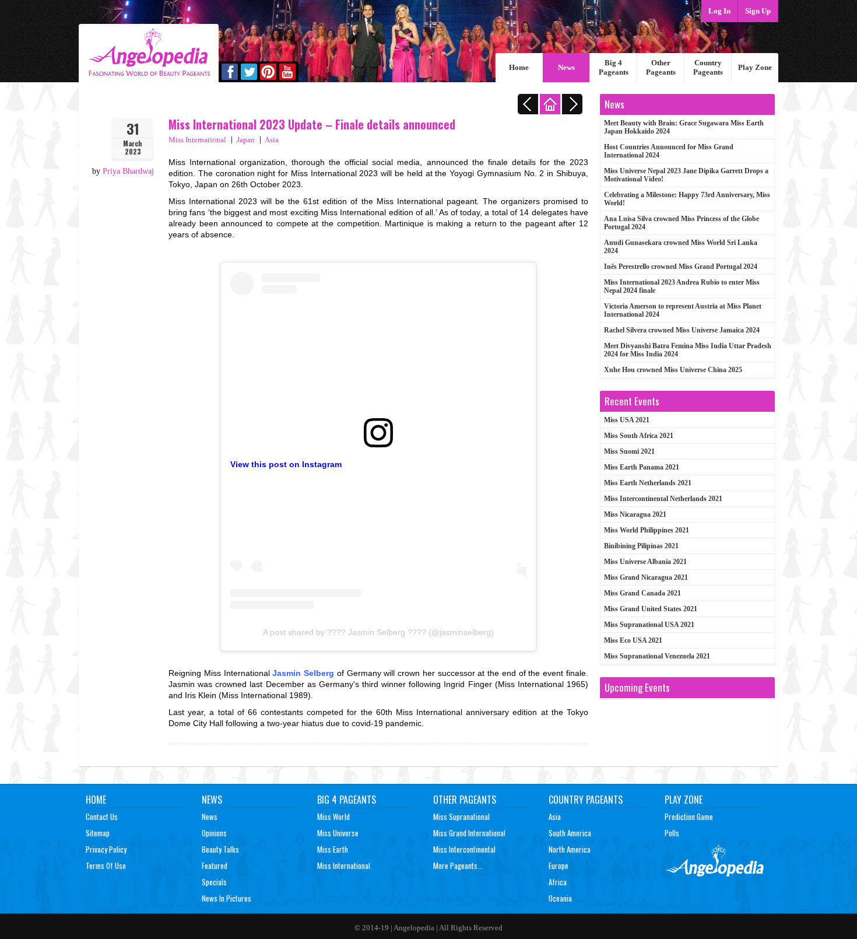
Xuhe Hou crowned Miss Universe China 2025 (673, 370)
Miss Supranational (461, 816)
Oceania (560, 898)
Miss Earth (332, 849)
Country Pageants (708, 67)
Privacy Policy (106, 849)
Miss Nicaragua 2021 (635, 514)
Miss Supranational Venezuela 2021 (657, 656)
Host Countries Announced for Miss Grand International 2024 (668, 151)
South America (570, 833)
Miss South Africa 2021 (638, 436)
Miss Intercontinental (464, 849)
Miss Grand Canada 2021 (642, 593)
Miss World (333, 816)
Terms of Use (106, 865)
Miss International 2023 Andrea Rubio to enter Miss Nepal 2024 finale (682, 286)
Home (519, 67)
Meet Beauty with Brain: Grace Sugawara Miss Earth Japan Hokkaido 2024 (684, 127)
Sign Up (758, 10)
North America (570, 849)
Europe (558, 865)
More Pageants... (458, 865)
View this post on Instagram (286, 464)
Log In (719, 10)
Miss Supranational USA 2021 (649, 625)
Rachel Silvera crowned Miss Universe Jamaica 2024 (682, 330)
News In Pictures (226, 898)
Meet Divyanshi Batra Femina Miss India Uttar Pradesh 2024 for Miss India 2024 (687, 350)
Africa (558, 882)
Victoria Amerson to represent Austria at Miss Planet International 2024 (682, 310)
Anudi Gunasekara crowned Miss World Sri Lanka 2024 (680, 247)
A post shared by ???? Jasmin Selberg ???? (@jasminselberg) (378, 632)
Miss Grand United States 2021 (650, 609)
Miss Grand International (469, 833)
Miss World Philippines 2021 (646, 530)
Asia (272, 139)
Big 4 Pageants (613, 67)
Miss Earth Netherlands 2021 (647, 483)
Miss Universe (338, 833)
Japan (246, 139)
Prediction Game (689, 816)
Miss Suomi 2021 (629, 451)
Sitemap (98, 833)
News (566, 67)
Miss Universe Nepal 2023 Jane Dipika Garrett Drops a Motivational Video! (686, 175)
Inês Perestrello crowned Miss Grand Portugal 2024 (680, 266)
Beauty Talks (220, 849)
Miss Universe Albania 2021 (645, 562)
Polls (672, 833)
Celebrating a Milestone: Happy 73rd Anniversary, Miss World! (687, 199)
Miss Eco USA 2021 (633, 640)
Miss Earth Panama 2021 (641, 467)
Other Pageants (661, 67)
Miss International (197, 139)
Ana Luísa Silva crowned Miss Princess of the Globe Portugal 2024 (681, 223)
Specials (214, 882)
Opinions (214, 833)
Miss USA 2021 (626, 420)
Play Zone (755, 67)
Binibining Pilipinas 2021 (641, 546)
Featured (214, 865)
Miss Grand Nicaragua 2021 (646, 577)
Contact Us (102, 816)
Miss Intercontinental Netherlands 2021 (663, 499)
